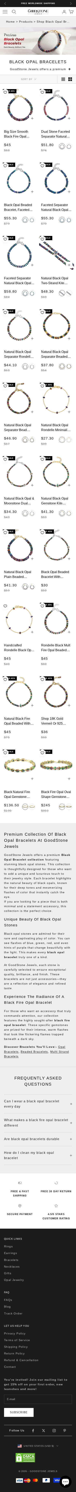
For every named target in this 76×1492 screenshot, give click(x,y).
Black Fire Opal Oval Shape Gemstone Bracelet (56, 794)
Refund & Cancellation (21, 1360)
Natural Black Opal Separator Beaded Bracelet (54, 354)
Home (10, 21)
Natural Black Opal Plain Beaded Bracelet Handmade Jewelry (18, 574)
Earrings (10, 1253)
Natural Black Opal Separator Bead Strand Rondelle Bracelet (17, 427)
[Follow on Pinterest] (65, 1431)
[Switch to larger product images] (63, 79)
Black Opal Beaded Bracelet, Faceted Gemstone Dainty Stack (18, 207)
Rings (8, 1246)
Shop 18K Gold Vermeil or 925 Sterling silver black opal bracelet (55, 721)
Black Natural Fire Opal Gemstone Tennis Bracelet (17, 794)
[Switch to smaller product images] (70, 79)
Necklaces (12, 1266)
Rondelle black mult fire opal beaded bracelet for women (56, 648)
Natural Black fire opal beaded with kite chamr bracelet (18, 721)
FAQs (8, 1300)
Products (26, 21)
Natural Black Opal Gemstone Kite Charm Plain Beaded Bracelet (56, 501)
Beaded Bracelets (34, 1051)
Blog (7, 1306)
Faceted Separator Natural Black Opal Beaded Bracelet (54, 207)
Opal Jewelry (14, 1280)
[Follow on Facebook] (33, 1431)
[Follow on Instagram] (54, 1431)
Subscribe (19, 1412)
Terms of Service (17, 1340)
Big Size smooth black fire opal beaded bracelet (16, 134)
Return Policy (14, 1353)
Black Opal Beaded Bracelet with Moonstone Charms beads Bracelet (55, 574)
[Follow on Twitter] (44, 1431)
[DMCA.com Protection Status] (38, 1458)
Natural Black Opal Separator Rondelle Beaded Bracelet (18, 354)
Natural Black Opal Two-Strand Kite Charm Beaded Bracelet (54, 281)
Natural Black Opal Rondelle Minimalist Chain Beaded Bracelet (55, 427)
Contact (10, 1366)
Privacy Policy (15, 1333)
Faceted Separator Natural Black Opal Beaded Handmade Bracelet (18, 281)
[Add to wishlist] (5, 92)
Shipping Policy (16, 1346)
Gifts (7, 1273)
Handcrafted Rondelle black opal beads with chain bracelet (19, 648)
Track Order (13, 1313)
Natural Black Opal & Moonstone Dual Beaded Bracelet (19, 501)
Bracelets (11, 1260)
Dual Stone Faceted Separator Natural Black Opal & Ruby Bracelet (55, 134)
